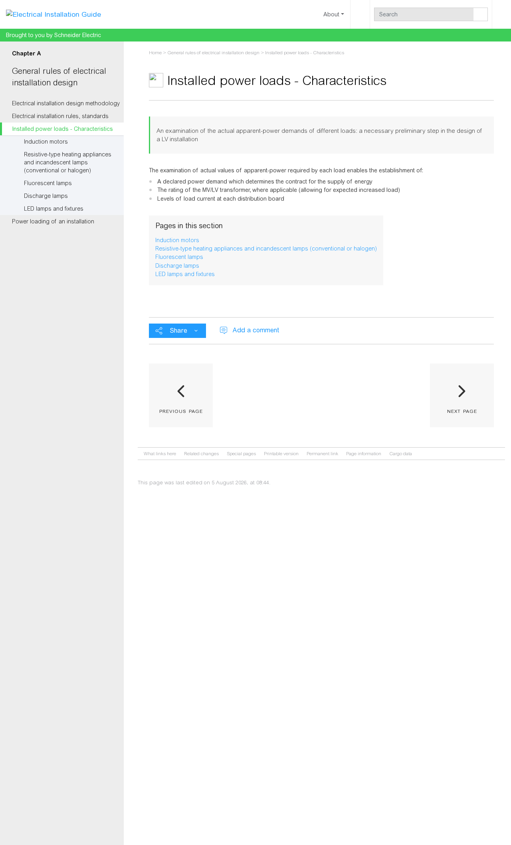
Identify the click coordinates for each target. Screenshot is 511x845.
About (331, 14)
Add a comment (255, 330)
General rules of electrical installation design (213, 52)
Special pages (241, 453)
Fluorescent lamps (48, 183)
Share (178, 330)
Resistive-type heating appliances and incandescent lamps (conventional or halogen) (67, 162)
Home (155, 52)
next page (462, 411)
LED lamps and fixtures (53, 208)
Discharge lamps (46, 196)
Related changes (201, 453)
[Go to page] (480, 14)
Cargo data (400, 453)
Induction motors (46, 141)
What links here (160, 453)
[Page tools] (360, 14)
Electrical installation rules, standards (60, 116)
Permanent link (322, 453)
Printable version (281, 453)
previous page (181, 411)
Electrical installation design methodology (66, 103)
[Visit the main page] (53, 14)
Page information (363, 453)
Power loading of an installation (53, 221)
